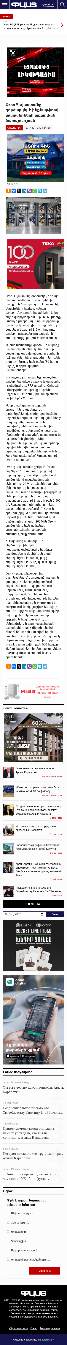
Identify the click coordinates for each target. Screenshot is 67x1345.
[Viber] (29, 191)
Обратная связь (18, 1328)
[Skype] (40, 191)
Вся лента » (34, 903)
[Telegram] (45, 191)
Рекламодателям (50, 1328)
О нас (34, 1328)
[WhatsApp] (34, 191)
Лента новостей (15, 708)
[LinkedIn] (24, 191)
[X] (19, 191)
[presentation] (53, 26)
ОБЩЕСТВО (14, 127)
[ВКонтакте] (14, 191)
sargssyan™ (48, 1339)
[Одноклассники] (8, 191)
